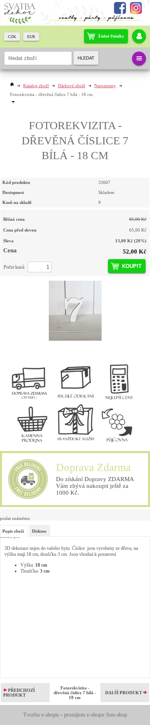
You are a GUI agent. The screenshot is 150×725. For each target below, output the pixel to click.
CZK (12, 36)
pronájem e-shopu (84, 715)
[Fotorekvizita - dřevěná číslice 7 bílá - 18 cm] (75, 311)
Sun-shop (116, 715)
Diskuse (39, 531)
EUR (31, 36)
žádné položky (111, 36)
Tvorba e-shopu (41, 715)
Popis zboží (13, 531)
